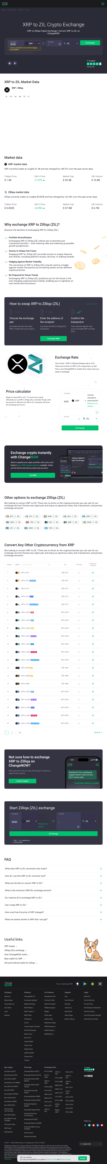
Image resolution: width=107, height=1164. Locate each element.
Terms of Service (89, 1000)
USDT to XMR (47, 1082)
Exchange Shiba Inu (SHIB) (32, 1123)
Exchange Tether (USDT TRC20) (31, 1086)
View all (97, 732)
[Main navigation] (103, 4)
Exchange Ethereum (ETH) (32, 1075)
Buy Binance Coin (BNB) (12, 1082)
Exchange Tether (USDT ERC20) (31, 1080)
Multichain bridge (50, 1023)
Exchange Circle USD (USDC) (30, 1091)
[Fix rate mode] (60, 44)
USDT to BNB (68, 1082)
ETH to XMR (48, 1087)
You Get (51, 42)
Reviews (7, 1015)
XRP (20, 10)
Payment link (28, 1056)
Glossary (67, 1004)
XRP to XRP (26, 668)
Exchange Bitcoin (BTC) (31, 1071)
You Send (13, 42)
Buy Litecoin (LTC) (10, 1097)
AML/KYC (87, 996)
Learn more (90, 304)
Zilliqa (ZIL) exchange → (15, 950)
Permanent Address (30, 1000)
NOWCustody (48, 1030)
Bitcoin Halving (69, 1019)
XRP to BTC (25, 573)
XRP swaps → (10, 946)
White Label (48, 1015)
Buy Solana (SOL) (9, 1115)
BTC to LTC (69, 1087)
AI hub (26, 1023)
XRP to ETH (25, 588)
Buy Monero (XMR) (10, 1101)
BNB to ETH (48, 1098)
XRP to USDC (27, 692)
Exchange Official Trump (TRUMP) (32, 1128)
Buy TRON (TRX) (9, 1105)
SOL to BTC (48, 1105)
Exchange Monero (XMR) (32, 1096)
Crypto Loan (28, 1045)
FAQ (66, 996)
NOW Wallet (28, 1008)
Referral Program (50, 1004)
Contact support (22, 781)
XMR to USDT (57, 1105)
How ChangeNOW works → (17, 954)
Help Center (68, 1011)
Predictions (27, 1019)
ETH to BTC (48, 1090)
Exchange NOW (53, 339)
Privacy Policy (88, 1004)
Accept (82, 1158)
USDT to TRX (57, 1073)
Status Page (69, 1015)
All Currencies (28, 1133)
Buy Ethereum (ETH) (10, 1075)
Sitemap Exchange (30, 1136)
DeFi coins (27, 1038)
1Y (24, 96)
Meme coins (28, 1034)
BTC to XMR (48, 1071)
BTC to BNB (59, 1100)
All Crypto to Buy (9, 1124)
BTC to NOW (70, 1101)
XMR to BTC (48, 1094)
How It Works (69, 1000)
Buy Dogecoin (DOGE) (11, 1094)
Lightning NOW (29, 1053)
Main (3, 10)
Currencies (12, 10)
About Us (7, 996)
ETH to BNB (59, 1081)
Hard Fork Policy (89, 1011)
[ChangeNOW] (5, 3)
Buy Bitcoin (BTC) (10, 1071)
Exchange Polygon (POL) (32, 1110)
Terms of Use (52, 1159)
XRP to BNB (26, 676)
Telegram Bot (28, 1049)
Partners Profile (49, 1000)
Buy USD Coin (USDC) (11, 1086)
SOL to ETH (69, 1072)
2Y (28, 96)
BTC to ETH (48, 1102)
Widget (46, 1011)
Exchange (90, 43)
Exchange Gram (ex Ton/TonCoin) (30, 1114)
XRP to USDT (27, 612)
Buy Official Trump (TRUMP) (10, 1119)
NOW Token (28, 1015)
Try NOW (32, 475)
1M (15, 96)
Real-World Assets (30, 1030)
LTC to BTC (58, 1096)
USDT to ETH (68, 1077)
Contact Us (68, 1008)
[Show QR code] (100, 983)
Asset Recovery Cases (91, 1019)
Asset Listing (48, 1019)
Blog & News (8, 1000)
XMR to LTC (58, 1089)
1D (6, 96)
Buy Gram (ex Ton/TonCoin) (8, 1110)
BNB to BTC (59, 1085)
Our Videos (7, 1008)
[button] (32, 43)
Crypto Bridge (28, 1041)
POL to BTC (69, 1108)
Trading (26, 1060)
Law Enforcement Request (92, 1015)
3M (20, 96)
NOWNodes (48, 1034)
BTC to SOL (69, 1112)
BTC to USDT (46, 1076)
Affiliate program (49, 1008)
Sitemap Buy (8, 1132)
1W (11, 96)
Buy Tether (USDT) (10, 1079)
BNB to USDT (57, 1111)
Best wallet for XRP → (14, 958)
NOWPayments (49, 1026)
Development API (49, 996)
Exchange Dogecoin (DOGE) (30, 1105)
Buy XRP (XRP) (9, 1090)
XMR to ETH (59, 1093)
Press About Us (9, 1004)
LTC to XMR (58, 1078)
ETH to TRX (69, 1104)
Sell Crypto (7, 1128)
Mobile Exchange (29, 1004)
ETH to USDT (68, 1092)
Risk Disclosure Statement (92, 1008)
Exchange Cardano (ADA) (32, 1100)
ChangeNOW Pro (29, 996)
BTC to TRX (69, 1097)
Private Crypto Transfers (32, 1026)
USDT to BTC (47, 1110)
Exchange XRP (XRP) (31, 1119)
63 (20, 733)
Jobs (6, 1011)
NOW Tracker (28, 1011)
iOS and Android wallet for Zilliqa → (20, 963)
